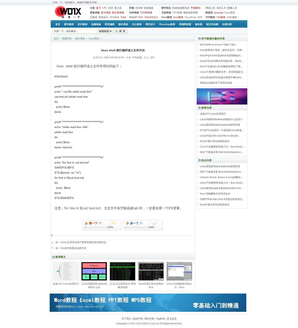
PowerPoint (190, 17)
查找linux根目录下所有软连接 (216, 82)
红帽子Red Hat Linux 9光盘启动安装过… (222, 199)
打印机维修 (146, 12)
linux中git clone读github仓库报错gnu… (221, 55)
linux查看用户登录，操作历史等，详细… (222, 50)
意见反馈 (172, 318)
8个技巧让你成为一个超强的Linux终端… (222, 130)
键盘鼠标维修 (190, 12)
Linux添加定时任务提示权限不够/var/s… (222, 77)
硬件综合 (166, 7)
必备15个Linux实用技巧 (213, 113)
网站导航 (149, 318)
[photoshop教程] (222, 103)
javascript (218, 12)
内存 (110, 7)
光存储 (139, 7)
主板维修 (166, 12)
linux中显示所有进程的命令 (215, 141)
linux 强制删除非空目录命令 (215, 193)
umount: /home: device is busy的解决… (221, 177)
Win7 (140, 17)
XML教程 (232, 17)
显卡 (98, 7)
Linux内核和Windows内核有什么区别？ (221, 119)
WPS (199, 17)
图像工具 (232, 7)
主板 (92, 7)
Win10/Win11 (151, 17)
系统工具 (221, 7)
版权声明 (138, 318)
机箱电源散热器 (180, 7)
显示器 (118, 7)
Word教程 (166, 17)
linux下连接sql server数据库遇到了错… (221, 66)
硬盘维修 (95, 12)
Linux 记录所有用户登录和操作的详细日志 (83, 242)
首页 (56, 38)
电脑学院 (67, 38)
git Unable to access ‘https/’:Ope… (219, 44)
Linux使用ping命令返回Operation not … (222, 188)
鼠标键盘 (148, 7)
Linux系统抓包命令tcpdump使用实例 (220, 124)
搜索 (120, 31)
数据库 (209, 12)
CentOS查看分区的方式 (73, 248)
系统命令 (103, 17)
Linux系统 (229, 12)
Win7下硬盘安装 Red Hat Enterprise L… (222, 152)
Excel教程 (178, 17)
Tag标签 (160, 318)
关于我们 (126, 318)
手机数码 (195, 7)
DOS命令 (114, 17)
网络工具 (210, 7)
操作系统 (80, 38)
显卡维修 (106, 12)
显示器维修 (118, 12)
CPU (104, 7)
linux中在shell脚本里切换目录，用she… (222, 61)
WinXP (133, 17)
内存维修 (134, 12)
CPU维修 (177, 12)
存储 (131, 7)
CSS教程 (221, 17)
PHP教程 (210, 17)
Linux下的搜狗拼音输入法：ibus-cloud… (222, 146)
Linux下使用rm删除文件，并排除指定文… (222, 72)
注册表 (93, 17)
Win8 (123, 17)
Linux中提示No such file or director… (220, 135)
